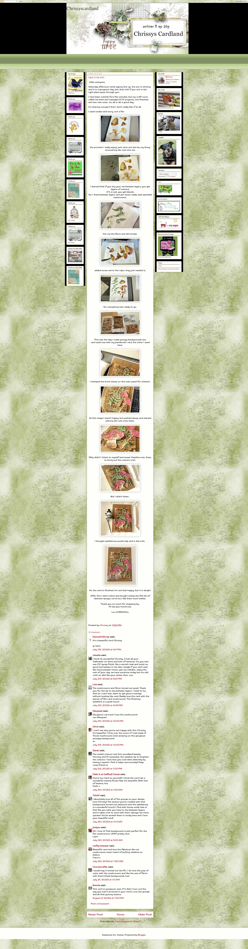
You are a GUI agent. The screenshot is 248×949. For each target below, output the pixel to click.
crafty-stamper (101, 846)
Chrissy (170, 77)
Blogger (142, 935)
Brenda (96, 885)
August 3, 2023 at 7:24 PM (108, 898)
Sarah (96, 750)
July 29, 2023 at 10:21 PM (108, 721)
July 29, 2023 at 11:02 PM (108, 745)
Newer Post (95, 914)
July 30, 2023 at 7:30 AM (108, 861)
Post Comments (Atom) (127, 921)
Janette (97, 655)
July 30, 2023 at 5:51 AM (107, 840)
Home (120, 914)
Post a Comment (100, 903)
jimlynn (96, 827)
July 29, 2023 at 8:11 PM (107, 649)
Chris (96, 726)
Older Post (145, 914)
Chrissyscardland (82, 8)
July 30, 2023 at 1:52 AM (107, 790)
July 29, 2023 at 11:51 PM (107, 768)
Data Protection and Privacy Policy (168, 269)
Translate (172, 176)
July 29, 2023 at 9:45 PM (108, 705)
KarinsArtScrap (101, 637)
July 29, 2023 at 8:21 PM (107, 679)
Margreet (97, 711)
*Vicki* (96, 795)
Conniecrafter (100, 867)
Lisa (95, 684)
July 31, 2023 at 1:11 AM (106, 879)
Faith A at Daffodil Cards (106, 774)
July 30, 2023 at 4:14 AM (107, 821)
